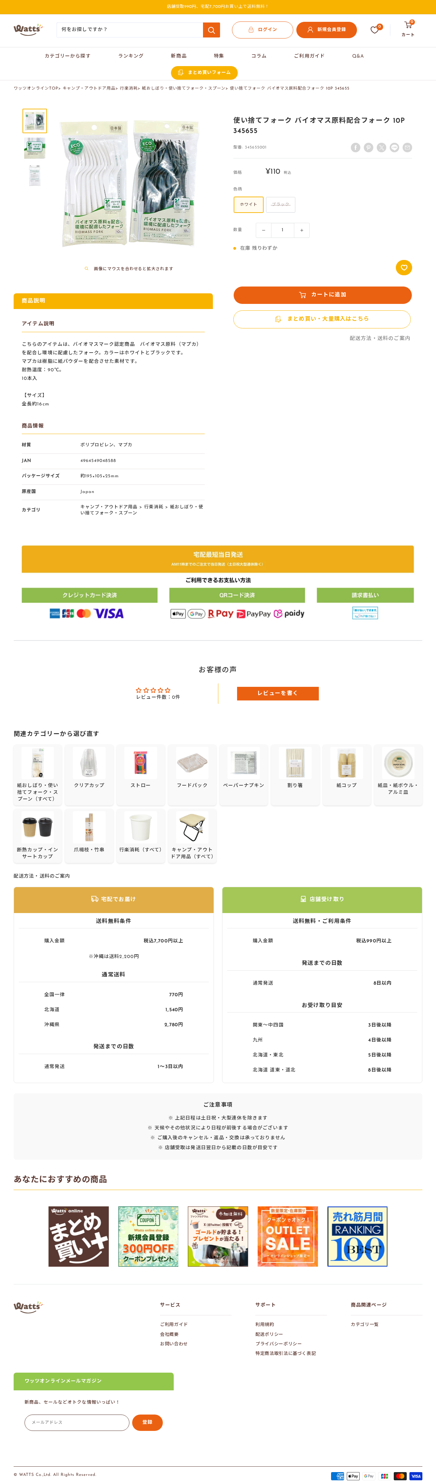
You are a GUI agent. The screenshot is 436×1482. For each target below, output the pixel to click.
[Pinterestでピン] (368, 147)
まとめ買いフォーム (209, 73)
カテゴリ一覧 (365, 1325)
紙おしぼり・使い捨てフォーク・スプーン (183, 89)
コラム (259, 56)
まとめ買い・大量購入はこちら (328, 319)
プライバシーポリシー (278, 1344)
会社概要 (169, 1334)
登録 (147, 1422)
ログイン (267, 30)
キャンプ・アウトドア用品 (89, 89)
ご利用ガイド (309, 56)
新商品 (178, 56)
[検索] (211, 29)
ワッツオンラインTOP (36, 89)
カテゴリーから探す (68, 56)
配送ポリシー (269, 1334)
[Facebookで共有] (355, 147)
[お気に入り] (374, 30)
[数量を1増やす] (301, 230)
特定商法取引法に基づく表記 (285, 1354)
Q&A (358, 56)
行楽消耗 (129, 89)
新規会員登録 (331, 30)
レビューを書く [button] (277, 693)
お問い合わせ (174, 1344)
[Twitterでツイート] (381, 147)
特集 (219, 56)
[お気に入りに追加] (404, 267)
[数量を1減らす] (263, 230)
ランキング (131, 56)
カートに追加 (329, 295)
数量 (237, 230)
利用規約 (264, 1325)
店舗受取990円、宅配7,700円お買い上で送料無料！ (218, 7)
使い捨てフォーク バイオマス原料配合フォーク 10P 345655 (289, 89)
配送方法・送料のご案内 (380, 338)
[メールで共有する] (394, 147)
